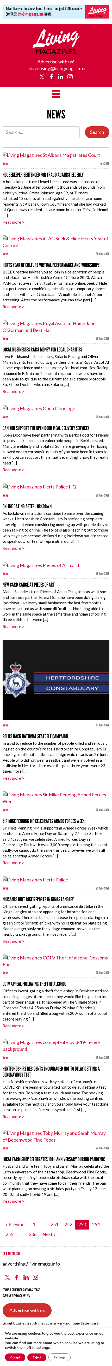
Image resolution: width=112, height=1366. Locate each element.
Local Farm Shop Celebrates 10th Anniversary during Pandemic (54, 1159)
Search (97, 132)
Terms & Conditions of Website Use (21, 1290)
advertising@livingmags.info (56, 68)
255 (9, 1234)
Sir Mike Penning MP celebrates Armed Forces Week (44, 821)
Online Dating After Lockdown (27, 506)
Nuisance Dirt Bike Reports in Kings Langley (38, 899)
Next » (48, 1234)
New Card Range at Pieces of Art (29, 584)
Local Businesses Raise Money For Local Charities (42, 349)
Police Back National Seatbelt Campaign (35, 736)
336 (32, 1234)
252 (68, 1224)
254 (96, 1224)
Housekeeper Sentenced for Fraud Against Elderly (43, 174)
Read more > (13, 222)
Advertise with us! (56, 61)
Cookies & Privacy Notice (16, 1295)
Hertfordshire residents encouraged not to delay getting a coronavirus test (51, 1071)
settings (43, 1347)
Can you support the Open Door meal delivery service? (46, 428)
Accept (15, 1357)
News (5, 164)
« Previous (16, 1224)
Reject (37, 1357)
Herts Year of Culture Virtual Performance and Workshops (51, 265)
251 (54, 1224)
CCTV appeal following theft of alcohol (34, 984)
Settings (59, 1357)
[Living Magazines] (56, 52)
